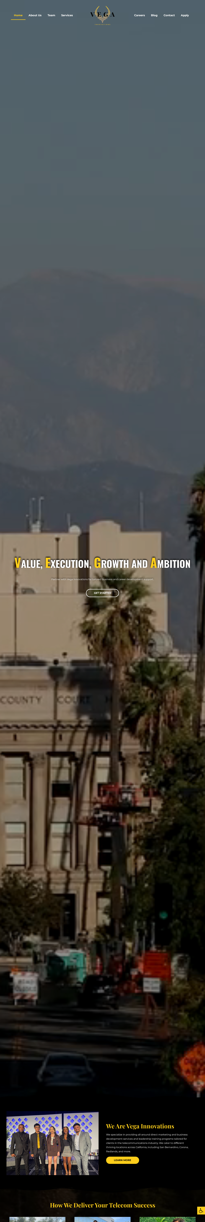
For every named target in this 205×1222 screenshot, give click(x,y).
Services (67, 15)
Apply (185, 15)
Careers (139, 15)
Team (51, 15)
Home (18, 15)
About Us (35, 15)
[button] (201, 1210)
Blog (154, 15)
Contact (169, 15)
